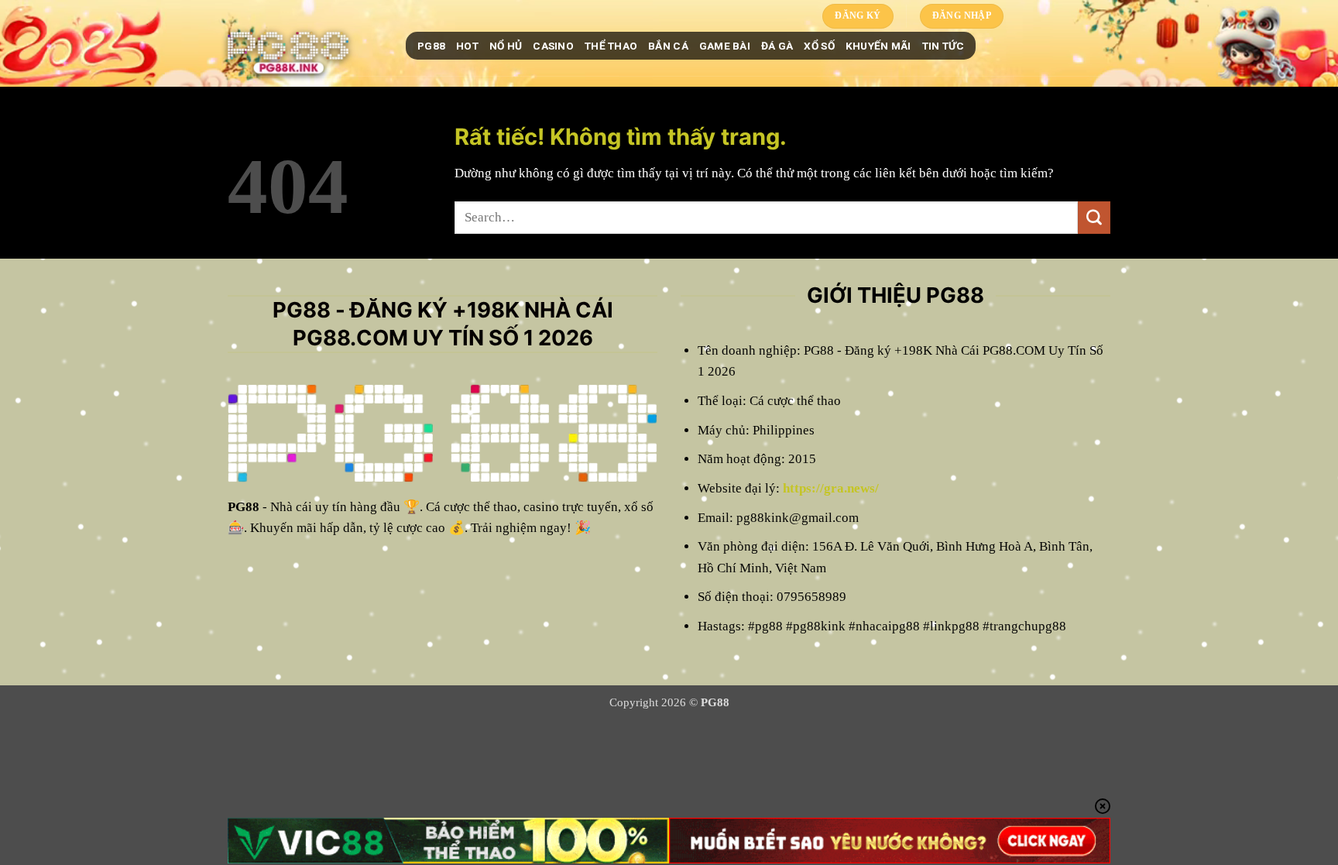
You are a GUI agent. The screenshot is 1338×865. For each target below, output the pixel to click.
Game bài (724, 45)
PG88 (431, 45)
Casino (553, 45)
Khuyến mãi (878, 45)
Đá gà (777, 45)
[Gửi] (1094, 217)
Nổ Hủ (505, 45)
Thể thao (611, 45)
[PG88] (305, 45)
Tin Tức (943, 45)
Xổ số (819, 45)
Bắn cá (668, 45)
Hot (467, 45)
